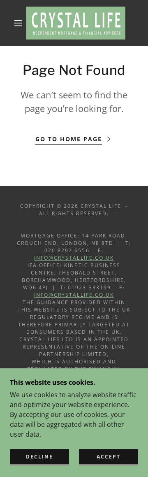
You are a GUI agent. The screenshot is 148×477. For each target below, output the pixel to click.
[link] (75, 23)
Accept (108, 456)
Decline (39, 456)
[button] (18, 23)
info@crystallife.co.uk (73, 257)
